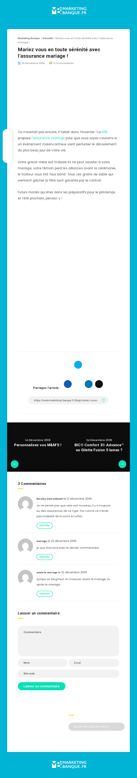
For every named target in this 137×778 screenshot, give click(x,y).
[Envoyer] (120, 726)
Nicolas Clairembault (50, 498)
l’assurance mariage (48, 138)
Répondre (45, 525)
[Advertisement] (68, 227)
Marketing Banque (29, 38)
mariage (42, 541)
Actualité (47, 38)
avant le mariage (47, 572)
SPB (104, 132)
